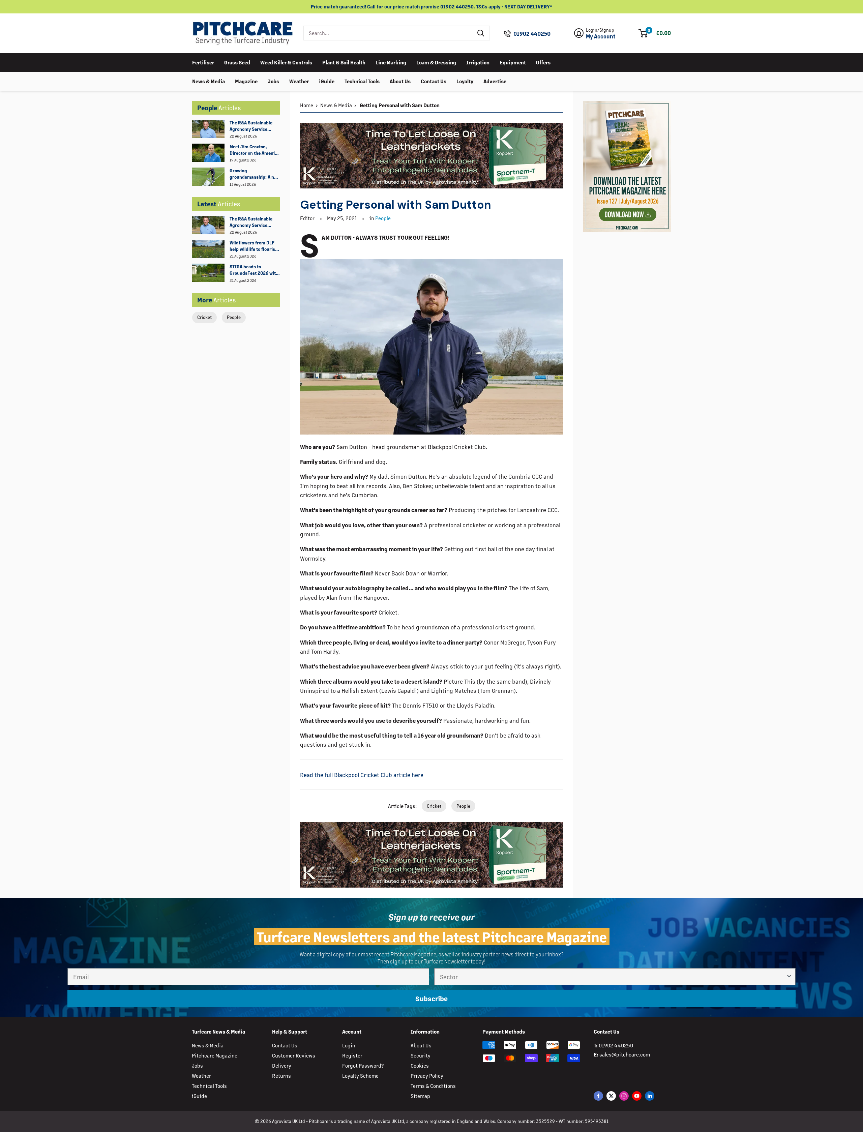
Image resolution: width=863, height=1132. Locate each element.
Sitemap (420, 1096)
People (234, 317)
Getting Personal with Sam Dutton (399, 105)
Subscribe (431, 998)
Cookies (420, 1065)
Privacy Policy (427, 1075)
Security (420, 1055)
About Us (400, 81)
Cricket (204, 317)
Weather (299, 81)
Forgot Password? (363, 1065)
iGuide (326, 81)
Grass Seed (237, 62)
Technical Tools (362, 81)
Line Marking (391, 62)
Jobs (273, 81)
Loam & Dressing (436, 62)
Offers (543, 62)
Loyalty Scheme (360, 1075)
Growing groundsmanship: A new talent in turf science (255, 174)
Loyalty (464, 81)
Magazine (246, 81)
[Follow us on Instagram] (624, 1095)
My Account (601, 36)
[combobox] (388, 33)
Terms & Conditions (433, 1085)
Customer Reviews (293, 1055)
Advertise (494, 81)
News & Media (208, 81)
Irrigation (477, 62)
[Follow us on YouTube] (637, 1095)
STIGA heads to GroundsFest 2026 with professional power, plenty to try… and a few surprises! (254, 270)
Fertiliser (203, 62)
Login (348, 1045)
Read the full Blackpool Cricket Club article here (361, 774)
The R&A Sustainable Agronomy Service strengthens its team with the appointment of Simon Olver (254, 126)
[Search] (481, 33)
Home (306, 105)
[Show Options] (789, 977)
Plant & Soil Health (343, 62)
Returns (281, 1075)
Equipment (513, 62)
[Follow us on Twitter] (611, 1095)
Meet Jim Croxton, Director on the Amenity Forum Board (254, 150)
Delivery (281, 1065)
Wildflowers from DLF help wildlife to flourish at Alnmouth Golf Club (254, 246)
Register (352, 1055)
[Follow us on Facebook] (598, 1095)
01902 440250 (531, 33)
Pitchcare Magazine (214, 1055)
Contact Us (433, 81)
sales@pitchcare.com (624, 1054)
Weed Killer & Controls (286, 62)
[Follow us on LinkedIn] (649, 1095)
